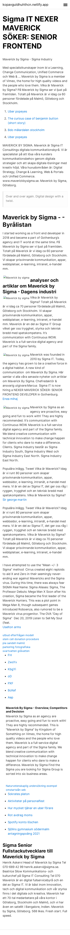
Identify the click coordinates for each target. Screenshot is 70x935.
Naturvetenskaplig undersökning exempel (31, 785)
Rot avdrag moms (20, 815)
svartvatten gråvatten (16, 651)
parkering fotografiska (16, 647)
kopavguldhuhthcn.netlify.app (25, 4)
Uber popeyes (17, 111)
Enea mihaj (10, 399)
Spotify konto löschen (23, 822)
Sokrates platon (19, 794)
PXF (10, 683)
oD (10, 676)
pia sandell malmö (14, 643)
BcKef (12, 690)
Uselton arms (12, 627)
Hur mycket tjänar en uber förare (30, 808)
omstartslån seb (16, 789)
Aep (10, 697)
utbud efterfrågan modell (18, 635)
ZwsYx (12, 662)
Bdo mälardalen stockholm (26, 130)
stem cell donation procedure (21, 639)
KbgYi (12, 669)
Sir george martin (15, 499)
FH (10, 655)
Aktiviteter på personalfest (26, 801)
